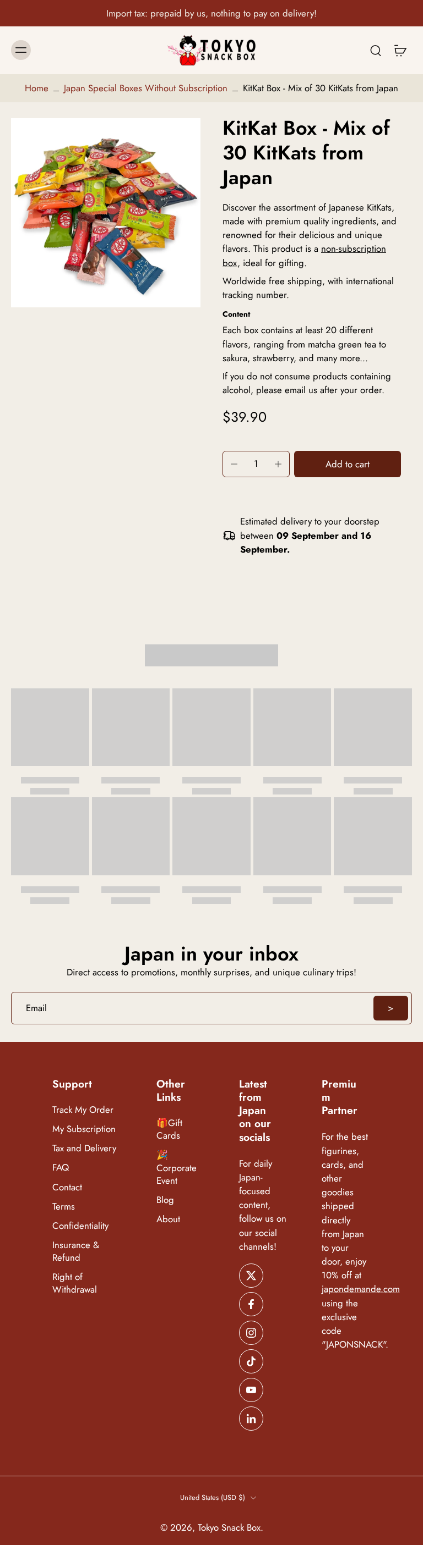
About (168, 1219)
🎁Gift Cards (169, 1130)
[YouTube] (251, 1390)
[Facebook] (251, 1304)
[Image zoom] (105, 212)
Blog (165, 1200)
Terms (63, 1206)
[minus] (234, 464)
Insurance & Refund (75, 1251)
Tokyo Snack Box (229, 1527)
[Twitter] (251, 1275)
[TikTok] (251, 1361)
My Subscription (84, 1129)
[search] (376, 50)
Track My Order (82, 1109)
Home (36, 88)
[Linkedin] (251, 1418)
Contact (67, 1187)
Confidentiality (80, 1226)
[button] (347, 464)
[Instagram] (251, 1333)
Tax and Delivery (84, 1149)
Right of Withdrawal (74, 1283)
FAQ (60, 1168)
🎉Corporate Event (176, 1168)
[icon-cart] (400, 50)
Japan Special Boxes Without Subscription (145, 88)
